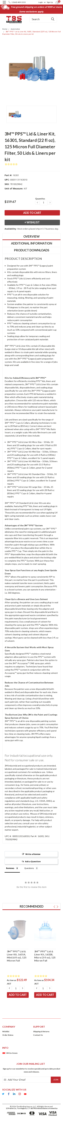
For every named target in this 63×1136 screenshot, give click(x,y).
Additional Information (31, 243)
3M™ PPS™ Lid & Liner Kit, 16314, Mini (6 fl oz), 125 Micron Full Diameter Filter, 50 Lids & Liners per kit (16, 956)
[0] (55, 2)
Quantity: (40, 198)
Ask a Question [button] (33, 861)
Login (40, 2)
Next (57, 907)
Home (4, 29)
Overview (31, 236)
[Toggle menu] (4, 4)
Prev (54, 907)
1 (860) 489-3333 (18, 2)
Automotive (15, 29)
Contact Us (38, 1035)
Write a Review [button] (32, 854)
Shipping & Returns (41, 1031)
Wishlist (5, 1031)
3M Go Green (11, 1053)
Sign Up (50, 2)
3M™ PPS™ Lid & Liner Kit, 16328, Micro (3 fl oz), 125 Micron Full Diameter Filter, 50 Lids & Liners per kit (45, 956)
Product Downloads (31, 250)
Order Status (7, 1035)
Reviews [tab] (10, 868)
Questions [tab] (29, 868)
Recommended (31, 906)
